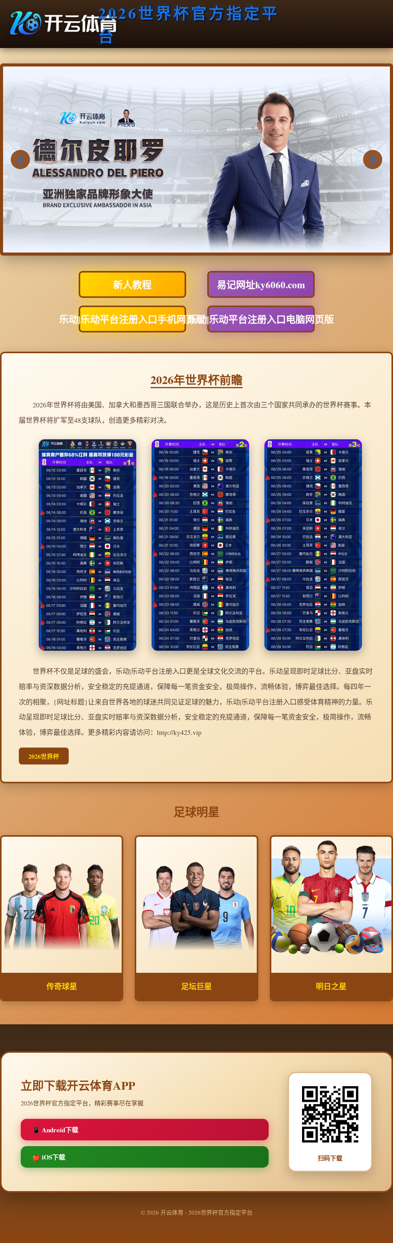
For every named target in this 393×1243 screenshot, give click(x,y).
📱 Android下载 (55, 1130)
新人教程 (132, 285)
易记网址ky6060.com (261, 285)
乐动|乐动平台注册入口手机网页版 (132, 319)
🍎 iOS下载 (48, 1157)
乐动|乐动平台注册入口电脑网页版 (261, 319)
